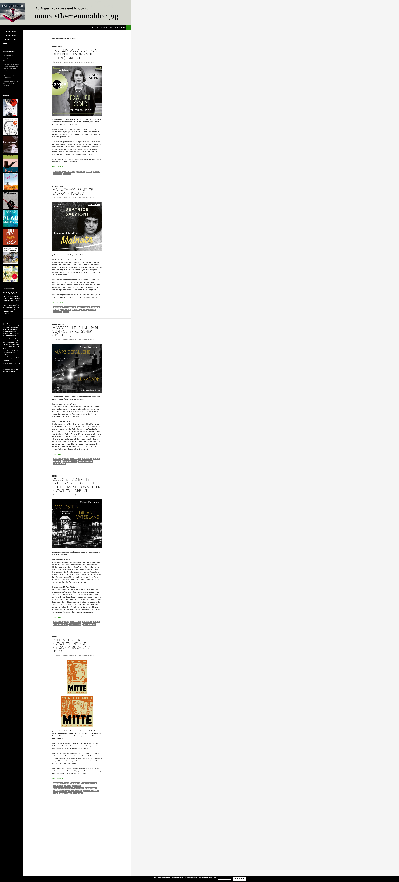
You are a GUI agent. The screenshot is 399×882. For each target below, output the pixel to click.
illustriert (76, 785)
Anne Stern (80, 171)
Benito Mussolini (83, 307)
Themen (5, 43)
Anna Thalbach (70, 171)
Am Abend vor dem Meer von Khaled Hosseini (11, 352)
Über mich (95, 27)
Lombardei (92, 309)
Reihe (55, 793)
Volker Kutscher (59, 463)
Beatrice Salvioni (70, 307)
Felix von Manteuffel (89, 783)
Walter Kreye (78, 793)
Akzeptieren (239, 879)
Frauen (54, 186)
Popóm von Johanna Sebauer (11, 302)
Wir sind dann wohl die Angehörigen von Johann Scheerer (11, 365)
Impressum (103, 27)
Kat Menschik (79, 788)
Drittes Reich (75, 783)
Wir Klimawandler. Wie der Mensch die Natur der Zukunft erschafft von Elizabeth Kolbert (11, 298)
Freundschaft (66, 309)
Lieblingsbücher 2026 (9, 31)
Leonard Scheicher (60, 790)
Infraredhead (69, 62)
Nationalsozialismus (85, 461)
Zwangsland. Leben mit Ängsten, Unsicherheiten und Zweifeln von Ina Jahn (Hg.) (11, 307)
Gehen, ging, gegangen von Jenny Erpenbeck (11, 358)
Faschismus (95, 307)
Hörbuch (97, 171)
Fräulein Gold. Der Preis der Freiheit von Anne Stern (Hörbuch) (74, 54)
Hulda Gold (58, 174)
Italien (60, 186)
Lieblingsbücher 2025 (9, 35)
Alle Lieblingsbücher (9, 39)
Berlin (54, 47)
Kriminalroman (91, 788)
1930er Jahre (58, 171)
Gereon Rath (87, 458)
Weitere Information (224, 879)
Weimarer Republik (89, 624)
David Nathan (75, 458)
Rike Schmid (57, 312)
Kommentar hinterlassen (85, 62)
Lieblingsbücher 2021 (75, 790)
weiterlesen (57, 166)
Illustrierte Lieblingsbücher (63, 788)
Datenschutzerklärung (117, 27)
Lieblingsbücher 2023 (69, 461)
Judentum (60, 47)
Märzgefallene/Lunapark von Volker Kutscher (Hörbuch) (75, 331)
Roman (66, 312)
